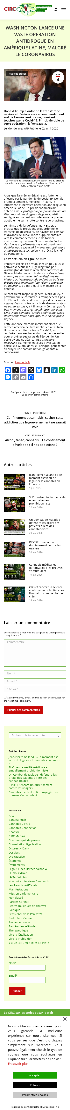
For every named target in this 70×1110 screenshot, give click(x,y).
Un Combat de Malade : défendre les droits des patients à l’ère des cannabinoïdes (44, 524)
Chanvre (14, 832)
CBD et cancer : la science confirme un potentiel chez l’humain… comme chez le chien (46, 592)
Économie (15, 860)
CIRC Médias (17, 836)
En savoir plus (18, 1064)
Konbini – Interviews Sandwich (29, 881)
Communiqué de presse (24, 840)
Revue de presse (17, 73)
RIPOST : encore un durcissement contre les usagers (45, 545)
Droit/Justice (17, 856)
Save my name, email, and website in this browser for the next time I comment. (34, 699)
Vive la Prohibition (20, 938)
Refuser (35, 1085)
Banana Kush (17, 819)
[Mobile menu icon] (63, 9)
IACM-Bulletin (18, 877)
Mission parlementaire (23, 893)
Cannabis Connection (23, 828)
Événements (17, 864)
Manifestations (18, 889)
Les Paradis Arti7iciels (23, 885)
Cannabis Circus (19, 823)
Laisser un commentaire (35, 394)
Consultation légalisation (25, 844)
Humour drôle (18, 873)
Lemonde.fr (22, 362)
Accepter (35, 1075)
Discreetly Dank (19, 848)
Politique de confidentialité (25, 1106)
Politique (14, 910)
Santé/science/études (23, 926)
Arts (11, 815)
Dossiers (14, 852)
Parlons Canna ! (19, 901)
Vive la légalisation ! (21, 934)
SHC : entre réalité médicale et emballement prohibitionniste (47, 500)
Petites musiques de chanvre (27, 905)
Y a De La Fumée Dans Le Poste (29, 942)
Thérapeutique (18, 930)
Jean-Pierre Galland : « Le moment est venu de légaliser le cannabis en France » (45, 479)
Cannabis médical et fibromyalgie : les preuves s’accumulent (46, 567)
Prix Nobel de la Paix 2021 (25, 914)
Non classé (16, 897)
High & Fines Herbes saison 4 (28, 869)
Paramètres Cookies (35, 1095)
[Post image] (14, 482)
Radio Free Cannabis (22, 918)
